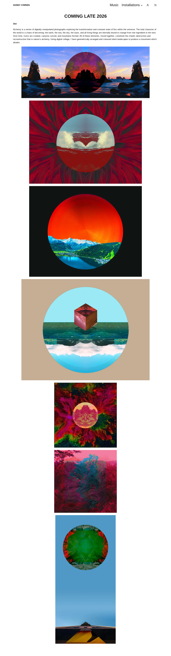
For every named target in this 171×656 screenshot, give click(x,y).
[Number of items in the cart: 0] (155, 5)
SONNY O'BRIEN (21, 6)
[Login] (147, 5)
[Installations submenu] (142, 5)
